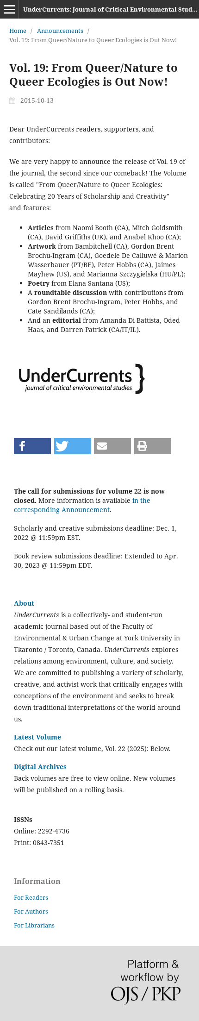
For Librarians (34, 925)
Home (17, 30)
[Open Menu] (9, 9)
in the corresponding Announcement (82, 505)
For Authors (31, 911)
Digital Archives (40, 766)
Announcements (60, 30)
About (24, 603)
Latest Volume (37, 737)
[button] (32, 446)
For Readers (31, 897)
